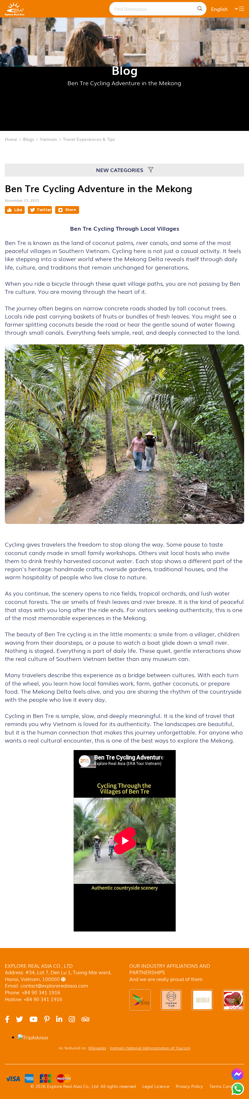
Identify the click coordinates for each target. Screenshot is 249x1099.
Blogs (28, 139)
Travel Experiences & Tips (89, 139)
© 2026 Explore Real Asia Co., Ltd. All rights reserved (83, 1086)
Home (11, 139)
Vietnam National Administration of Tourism (150, 1048)
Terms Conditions (226, 1086)
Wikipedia (97, 1048)
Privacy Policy (189, 1086)
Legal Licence (155, 1086)
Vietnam (48, 139)
